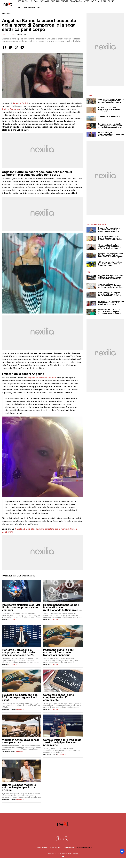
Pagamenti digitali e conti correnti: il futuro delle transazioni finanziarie (58, 652)
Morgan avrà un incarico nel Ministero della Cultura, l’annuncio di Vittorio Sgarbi (110, 255)
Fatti (93, 1)
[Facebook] (57, 837)
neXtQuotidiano (8, 34)
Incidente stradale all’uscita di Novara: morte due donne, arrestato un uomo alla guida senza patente (111, 277)
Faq (38, 7)
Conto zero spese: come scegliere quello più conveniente (58, 697)
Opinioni (102, 1)
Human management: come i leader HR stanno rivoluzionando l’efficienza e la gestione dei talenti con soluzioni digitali (62, 607)
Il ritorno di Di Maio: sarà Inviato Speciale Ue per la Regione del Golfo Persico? (110, 238)
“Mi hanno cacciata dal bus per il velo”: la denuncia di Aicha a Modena (110, 263)
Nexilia (5, 619)
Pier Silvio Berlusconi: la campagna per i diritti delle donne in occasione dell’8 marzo (18, 652)
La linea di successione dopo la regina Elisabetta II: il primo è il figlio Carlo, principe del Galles (111, 303)
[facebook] (4, 49)
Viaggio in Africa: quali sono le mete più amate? (20, 741)
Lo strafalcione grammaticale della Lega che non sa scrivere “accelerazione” (111, 134)
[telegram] (22, 49)
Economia (44, 1)
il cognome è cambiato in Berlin (41, 377)
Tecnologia (76, 1)
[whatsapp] (16, 49)
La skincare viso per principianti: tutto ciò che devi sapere (109, 109)
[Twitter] (64, 837)
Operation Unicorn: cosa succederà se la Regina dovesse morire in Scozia (109, 311)
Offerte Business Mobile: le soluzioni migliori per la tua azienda (19, 787)
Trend (111, 1)
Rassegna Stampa (26, 7)
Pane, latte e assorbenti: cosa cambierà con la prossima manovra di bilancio (109, 229)
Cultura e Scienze (59, 1)
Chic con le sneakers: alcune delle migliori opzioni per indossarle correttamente (111, 100)
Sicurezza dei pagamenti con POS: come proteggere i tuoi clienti (20, 697)
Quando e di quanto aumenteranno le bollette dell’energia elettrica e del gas (109, 285)
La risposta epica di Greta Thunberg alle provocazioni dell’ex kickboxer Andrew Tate (110, 125)
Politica (34, 1)
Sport (86, 1)
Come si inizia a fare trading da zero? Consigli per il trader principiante (62, 742)
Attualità (23, 1)
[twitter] (10, 49)
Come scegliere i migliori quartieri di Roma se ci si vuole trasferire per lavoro (109, 294)
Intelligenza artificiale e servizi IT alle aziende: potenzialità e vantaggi (21, 607)
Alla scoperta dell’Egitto (109, 116)
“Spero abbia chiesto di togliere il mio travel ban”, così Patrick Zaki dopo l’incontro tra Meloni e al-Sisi (111, 246)
